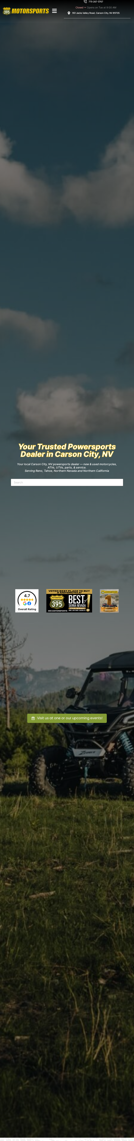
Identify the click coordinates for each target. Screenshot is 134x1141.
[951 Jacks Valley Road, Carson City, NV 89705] (68, 13)
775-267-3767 (96, 1)
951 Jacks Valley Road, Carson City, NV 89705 (96, 12)
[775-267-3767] (85, 1)
